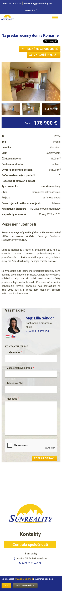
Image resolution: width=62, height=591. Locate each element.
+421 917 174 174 (12, 3)
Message (12, 398)
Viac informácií (25, 585)
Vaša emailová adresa (19, 367)
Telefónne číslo (15, 383)
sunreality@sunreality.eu (38, 3)
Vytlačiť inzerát (46, 54)
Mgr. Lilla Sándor (40, 318)
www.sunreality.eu (24, 579)
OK (6, 585)
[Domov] (12, 17)
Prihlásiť (31, 10)
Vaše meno (13, 352)
